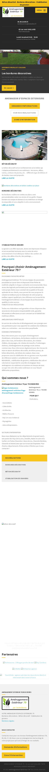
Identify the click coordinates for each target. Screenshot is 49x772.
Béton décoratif (9, 164)
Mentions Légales (8, 721)
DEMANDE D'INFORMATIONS (24, 106)
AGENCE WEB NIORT (28, 766)
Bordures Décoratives (11, 191)
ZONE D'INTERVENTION (24, 120)
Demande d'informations (15, 747)
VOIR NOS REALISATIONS (24, 113)
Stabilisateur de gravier (12, 245)
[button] (5, 54)
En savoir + (9, 88)
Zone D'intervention (13, 755)
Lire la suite (8, 178)
